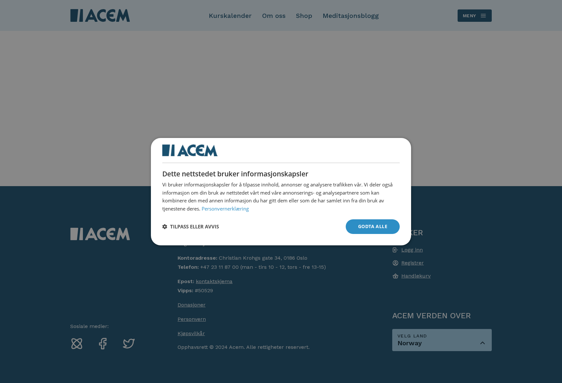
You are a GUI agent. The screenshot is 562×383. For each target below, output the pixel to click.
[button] (190, 226)
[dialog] (281, 191)
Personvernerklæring (225, 208)
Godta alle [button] (372, 226)
